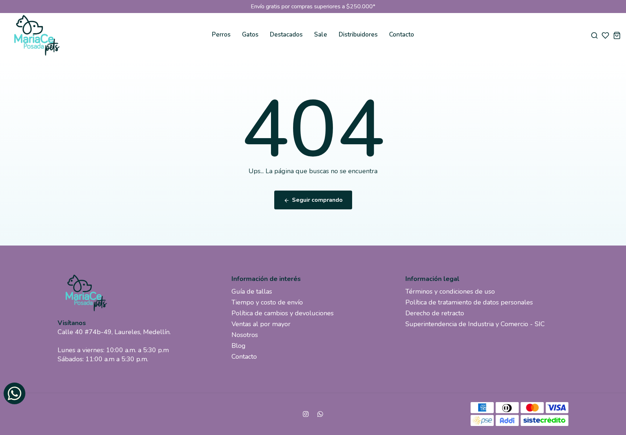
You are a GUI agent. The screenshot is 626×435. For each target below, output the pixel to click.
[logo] (36, 35)
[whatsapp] (320, 414)
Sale (320, 34)
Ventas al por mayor (261, 324)
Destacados (286, 34)
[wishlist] (605, 35)
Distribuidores (358, 34)
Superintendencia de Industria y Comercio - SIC (475, 324)
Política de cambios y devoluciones (282, 313)
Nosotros (244, 334)
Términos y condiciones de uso (450, 291)
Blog (238, 345)
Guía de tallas (251, 291)
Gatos (250, 34)
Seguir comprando (317, 200)
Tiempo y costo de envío (267, 302)
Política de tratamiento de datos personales (469, 302)
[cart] (617, 35)
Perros (221, 34)
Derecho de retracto (434, 313)
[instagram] (306, 414)
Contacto (401, 34)
